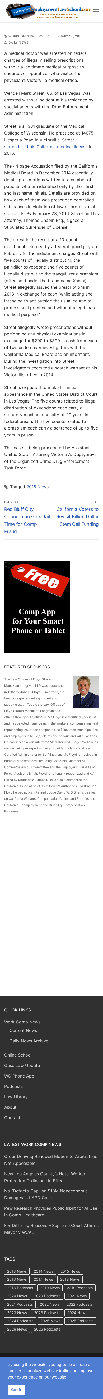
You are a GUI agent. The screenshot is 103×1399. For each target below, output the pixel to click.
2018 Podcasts (20, 1287)
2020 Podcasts (47, 1296)
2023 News (17, 1312)
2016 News (17, 1279)
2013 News (17, 1271)
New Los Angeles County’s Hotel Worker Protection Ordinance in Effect (44, 1177)
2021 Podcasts (20, 1304)
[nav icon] (96, 11)
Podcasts (13, 1086)
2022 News (49, 1304)
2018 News (37, 486)
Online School (18, 1055)
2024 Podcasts (20, 1320)
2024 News (77, 1312)
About (10, 1107)
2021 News (77, 1296)
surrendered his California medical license (46, 146)
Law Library (16, 1096)
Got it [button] (16, 1389)
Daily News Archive (29, 1040)
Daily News (18, 42)
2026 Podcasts (47, 1329)
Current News (23, 1030)
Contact (12, 1117)
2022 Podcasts (79, 1304)
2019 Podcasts (80, 1287)
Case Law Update (22, 1065)
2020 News (17, 1296)
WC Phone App (19, 1076)
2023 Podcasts (47, 1312)
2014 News (43, 1271)
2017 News (43, 1279)
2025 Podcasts (80, 1320)
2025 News (50, 1320)
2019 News (50, 1287)
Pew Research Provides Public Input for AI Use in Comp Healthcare (50, 1211)
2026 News (17, 1329)
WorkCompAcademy (26, 36)
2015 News (70, 1271)
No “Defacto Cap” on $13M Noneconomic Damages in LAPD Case (46, 1194)
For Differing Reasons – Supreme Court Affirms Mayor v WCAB (51, 1229)
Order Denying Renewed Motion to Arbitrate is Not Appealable (50, 1160)
